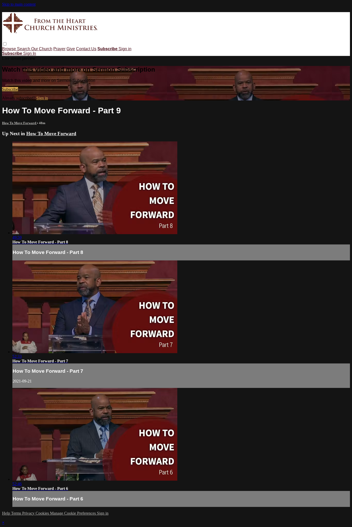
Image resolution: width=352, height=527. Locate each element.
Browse (9, 49)
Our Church (41, 49)
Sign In (29, 53)
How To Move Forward (19, 123)
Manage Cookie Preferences (73, 513)
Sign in (125, 49)
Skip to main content (19, 4)
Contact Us (86, 49)
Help (6, 513)
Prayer (59, 49)
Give (70, 49)
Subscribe (10, 89)
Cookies (43, 513)
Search (24, 49)
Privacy (29, 513)
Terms (16, 513)
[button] (4, 44)
